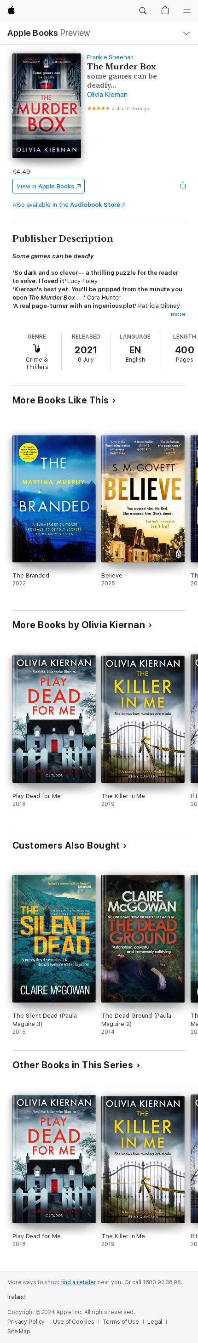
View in (45, 186)
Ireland (16, 1297)
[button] (143, 11)
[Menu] (187, 11)
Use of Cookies (73, 1322)
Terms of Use (120, 1322)
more (178, 314)
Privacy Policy (26, 1322)
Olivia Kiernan (107, 95)
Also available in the (66, 204)
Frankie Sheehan (110, 57)
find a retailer (78, 1282)
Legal (154, 1322)
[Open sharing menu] (182, 186)
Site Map (18, 1331)
